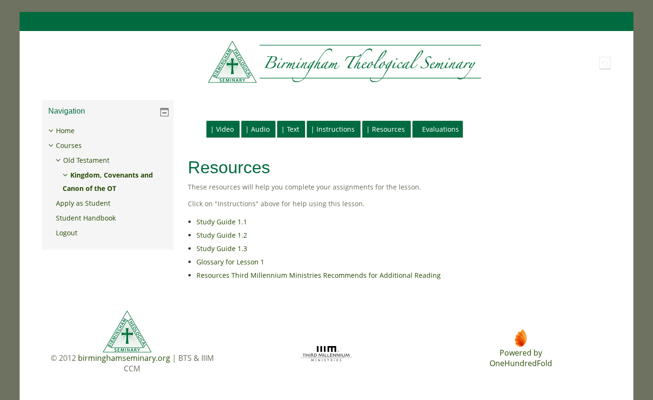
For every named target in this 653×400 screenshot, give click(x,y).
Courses (69, 145)
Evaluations (440, 129)
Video (225, 129)
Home (65, 130)
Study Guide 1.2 (221, 235)
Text (293, 129)
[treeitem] (108, 182)
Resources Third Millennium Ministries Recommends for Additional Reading (318, 275)
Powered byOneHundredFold (521, 357)
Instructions (335, 129)
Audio (260, 129)
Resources (388, 129)
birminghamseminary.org (124, 358)
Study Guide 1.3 (221, 248)
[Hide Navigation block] (164, 112)
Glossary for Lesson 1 (230, 261)
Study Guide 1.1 (221, 221)
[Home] (259, 62)
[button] (605, 63)
